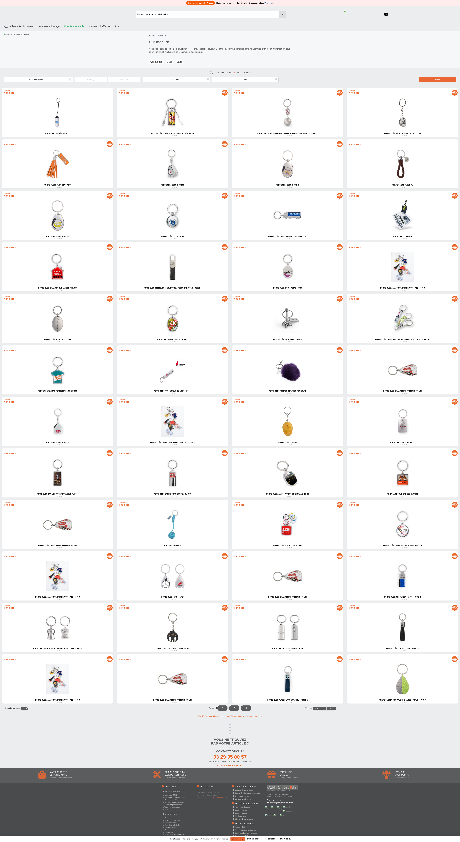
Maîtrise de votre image (244, 790)
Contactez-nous (170, 823)
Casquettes (156, 61)
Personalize (270, 839)
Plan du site (168, 832)
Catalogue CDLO (170, 795)
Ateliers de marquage (172, 820)
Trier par (308, 708)
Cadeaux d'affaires (99, 26)
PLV (117, 26)
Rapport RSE (240, 827)
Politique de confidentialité (174, 835)
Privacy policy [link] (285, 839)
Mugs (169, 61)
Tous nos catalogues (172, 807)
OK (331, 709)
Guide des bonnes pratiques (246, 833)
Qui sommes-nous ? (172, 818)
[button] (176, 79)
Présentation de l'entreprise (245, 830)
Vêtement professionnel (173, 805)
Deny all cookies (254, 839)
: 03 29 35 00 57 (274, 800)
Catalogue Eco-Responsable (175, 797)
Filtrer (437, 80)
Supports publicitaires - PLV (174, 802)
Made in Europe (241, 813)
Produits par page (12, 708)
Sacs (179, 61)
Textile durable (240, 816)
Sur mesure (161, 35)
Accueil (152, 35)
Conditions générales (172, 825)
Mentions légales (170, 827)
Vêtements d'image (49, 26)
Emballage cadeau (242, 796)
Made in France (241, 810)
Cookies (167, 830)
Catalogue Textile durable (174, 800)
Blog (166, 809)
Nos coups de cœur (242, 807)
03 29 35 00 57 (230, 757)
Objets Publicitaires (21, 26)
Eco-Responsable (74, 26)
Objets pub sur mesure (244, 819)
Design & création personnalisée (247, 793)
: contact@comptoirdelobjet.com (281, 803)
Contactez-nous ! (230, 751)
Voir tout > (269, 3)
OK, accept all (238, 839)
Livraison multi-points (243, 799)
